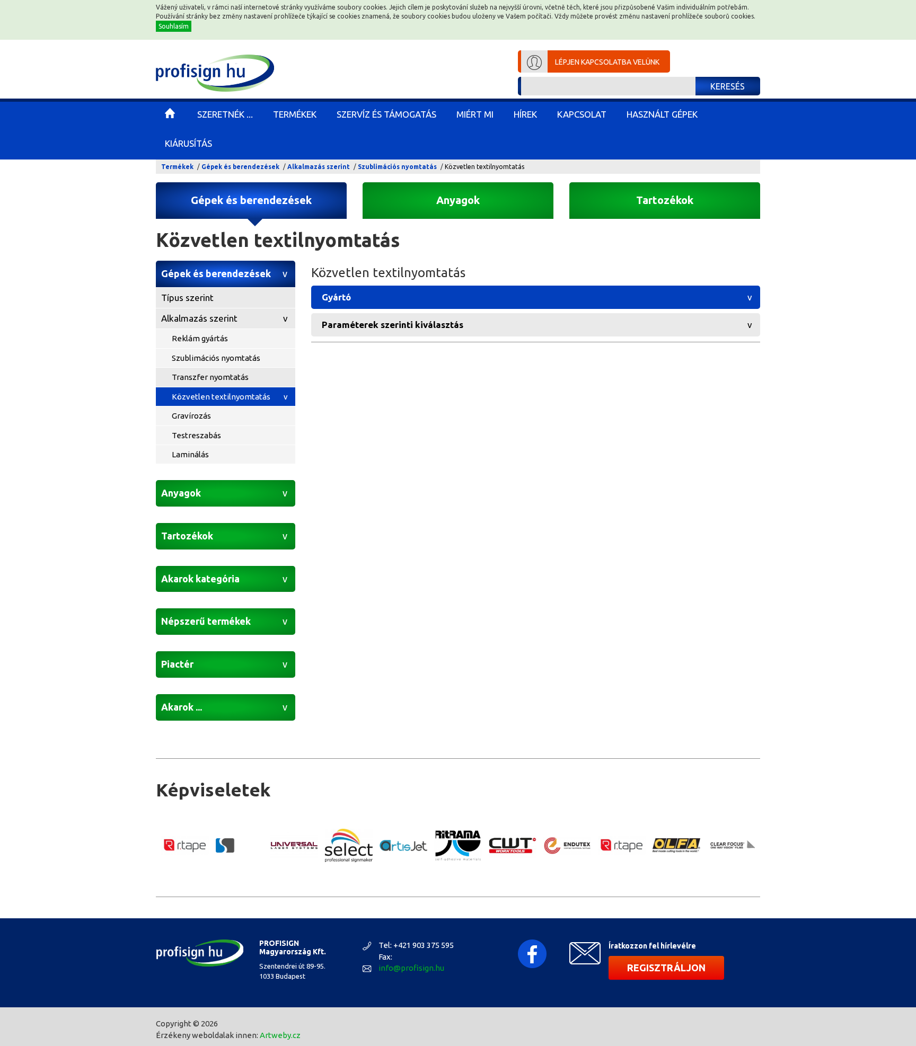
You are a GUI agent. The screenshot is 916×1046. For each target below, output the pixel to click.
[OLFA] (676, 845)
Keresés (727, 86)
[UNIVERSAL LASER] (294, 845)
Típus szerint (187, 297)
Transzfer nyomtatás (210, 377)
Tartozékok (664, 200)
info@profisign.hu (411, 967)
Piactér (177, 664)
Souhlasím (173, 26)
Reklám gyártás (200, 338)
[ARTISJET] (403, 845)
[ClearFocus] (731, 845)
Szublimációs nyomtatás (397, 166)
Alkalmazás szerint (318, 166)
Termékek (177, 166)
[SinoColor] (239, 845)
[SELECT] (348, 845)
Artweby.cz (280, 1035)
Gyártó (336, 297)
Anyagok (458, 200)
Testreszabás (196, 435)
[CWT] (512, 845)
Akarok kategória (200, 578)
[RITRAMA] (458, 845)
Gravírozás (191, 415)
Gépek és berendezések (240, 166)
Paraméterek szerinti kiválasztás (392, 325)
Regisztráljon (666, 967)
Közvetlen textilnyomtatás (221, 396)
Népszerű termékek (206, 621)
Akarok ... (181, 707)
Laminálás (190, 454)
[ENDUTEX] (567, 845)
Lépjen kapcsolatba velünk (607, 62)
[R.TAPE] (185, 846)
